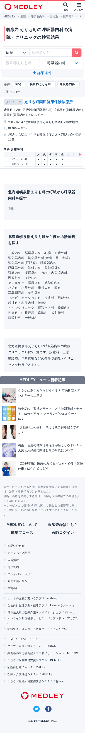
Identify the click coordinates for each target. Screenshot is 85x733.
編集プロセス (22, 533)
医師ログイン (63, 533)
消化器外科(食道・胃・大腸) (49, 258)
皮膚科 (49, 298)
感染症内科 (52, 283)
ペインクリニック (21, 308)
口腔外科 (14, 317)
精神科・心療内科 (21, 303)
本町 (11, 208)
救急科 (43, 303)
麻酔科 (43, 312)
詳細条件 (44, 73)
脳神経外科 (52, 268)
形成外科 (64, 298)
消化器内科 (16, 258)
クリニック (13, 102)
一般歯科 (31, 317)
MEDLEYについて (22, 525)
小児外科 (27, 288)
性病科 (13, 312)
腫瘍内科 (64, 308)
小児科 (13, 288)
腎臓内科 (14, 273)
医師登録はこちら (63, 525)
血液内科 (31, 278)
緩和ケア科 (46, 308)
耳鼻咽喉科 (16, 293)
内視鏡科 (27, 312)
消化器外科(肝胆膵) (22, 263)
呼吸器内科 (48, 263)
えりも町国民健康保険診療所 (48, 102)
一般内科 (14, 253)
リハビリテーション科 (24, 298)
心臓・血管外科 (55, 253)
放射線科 (57, 312)
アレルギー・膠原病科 (24, 283)
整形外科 (34, 293)
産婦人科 (44, 288)
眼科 (57, 288)
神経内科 (34, 268)
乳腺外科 (14, 278)
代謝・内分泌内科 (54, 273)
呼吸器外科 (16, 268)
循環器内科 (33, 253)
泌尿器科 (31, 273)
